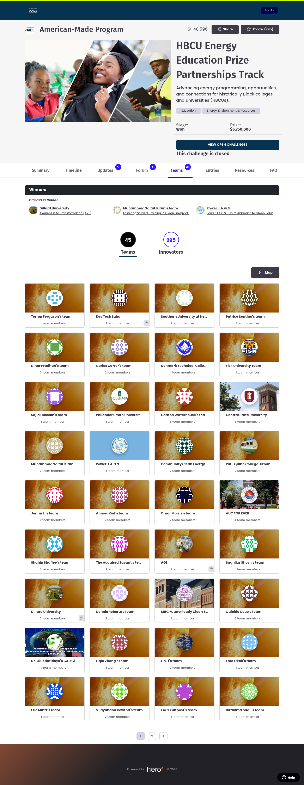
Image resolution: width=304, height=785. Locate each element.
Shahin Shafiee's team (50, 562)
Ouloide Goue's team (243, 611)
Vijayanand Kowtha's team (119, 710)
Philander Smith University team (122, 415)
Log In (269, 10)
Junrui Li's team (44, 513)
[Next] (163, 736)
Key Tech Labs (108, 316)
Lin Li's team (171, 661)
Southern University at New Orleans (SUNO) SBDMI (187, 316)
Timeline (73, 170)
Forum (144, 169)
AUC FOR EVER (237, 513)
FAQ (273, 170)
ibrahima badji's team (245, 710)
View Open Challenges (228, 144)
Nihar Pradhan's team (50, 365)
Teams (180, 169)
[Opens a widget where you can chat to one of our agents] (288, 778)
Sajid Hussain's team (49, 415)
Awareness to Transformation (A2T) (65, 213)
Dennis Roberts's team (115, 611)
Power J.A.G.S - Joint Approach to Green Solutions (243, 213)
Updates (108, 169)
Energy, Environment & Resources (231, 110)
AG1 (164, 562)
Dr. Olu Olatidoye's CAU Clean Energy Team (57, 661)
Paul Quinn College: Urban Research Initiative (252, 464)
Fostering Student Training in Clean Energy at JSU (158, 213)
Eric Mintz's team (45, 710)
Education (188, 110)
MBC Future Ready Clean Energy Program (187, 611)
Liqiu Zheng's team (112, 661)
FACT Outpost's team (179, 710)
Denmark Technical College (184, 365)
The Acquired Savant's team (120, 562)
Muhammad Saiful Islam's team (150, 208)
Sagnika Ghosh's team (245, 562)
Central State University (246, 415)
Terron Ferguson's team (51, 316)
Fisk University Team (243, 365)
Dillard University (54, 208)
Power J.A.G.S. (219, 208)
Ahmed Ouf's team (112, 513)
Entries (212, 170)
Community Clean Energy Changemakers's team (187, 464)
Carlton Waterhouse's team (184, 415)
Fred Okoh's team (241, 661)
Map (268, 272)
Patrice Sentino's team (245, 316)
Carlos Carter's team (114, 365)
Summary (40, 170)
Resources (244, 170)
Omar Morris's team (178, 513)
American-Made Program (81, 29)
